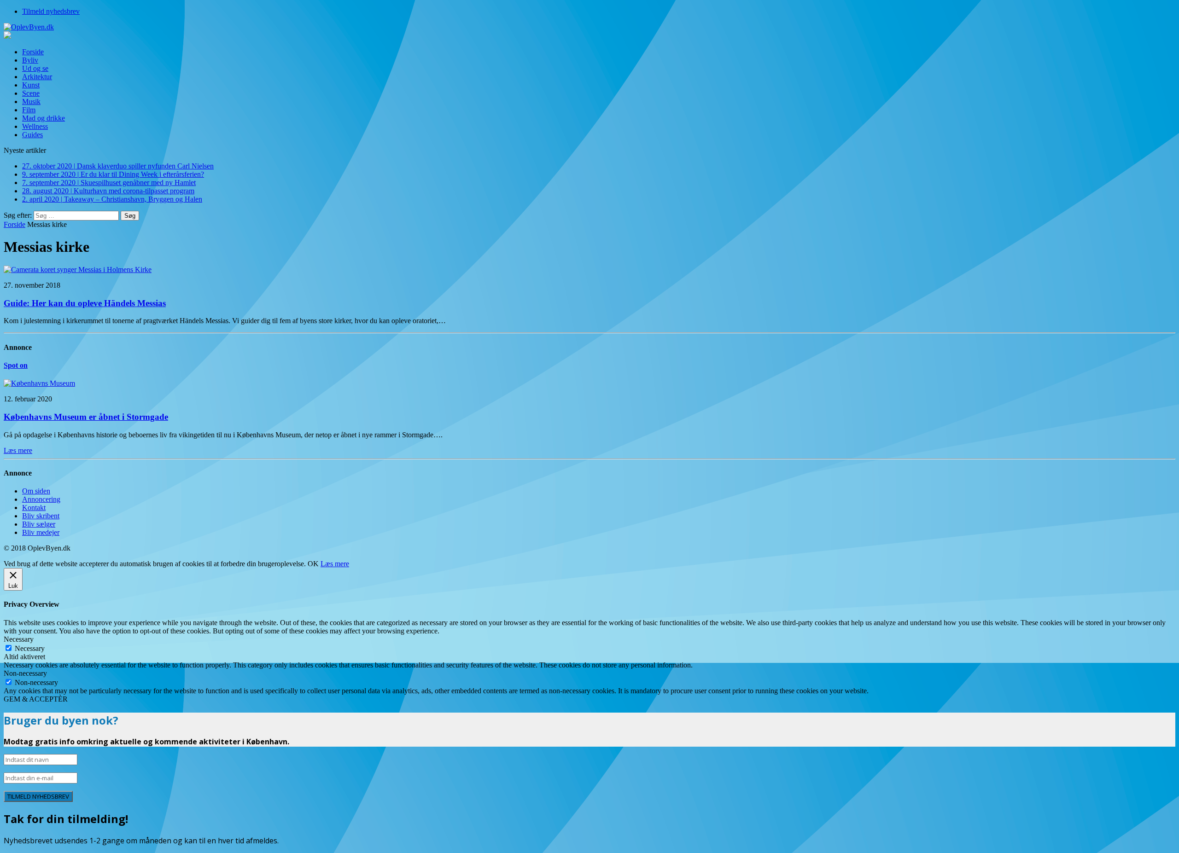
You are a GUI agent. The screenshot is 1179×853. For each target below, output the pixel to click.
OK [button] (313, 564)
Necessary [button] (19, 639)
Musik (31, 101)
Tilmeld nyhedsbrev (51, 11)
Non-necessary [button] (25, 673)
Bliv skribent (40, 516)
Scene (31, 93)
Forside (33, 52)
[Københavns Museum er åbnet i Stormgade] (39, 383)
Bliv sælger (38, 524)
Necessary (30, 648)
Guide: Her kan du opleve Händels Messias (85, 303)
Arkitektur (37, 77)
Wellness (35, 126)
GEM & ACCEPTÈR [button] (36, 699)
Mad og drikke (43, 118)
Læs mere (335, 564)
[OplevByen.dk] (589, 27)
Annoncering (41, 499)
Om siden (36, 491)
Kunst (31, 85)
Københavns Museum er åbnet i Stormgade (86, 417)
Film (28, 110)
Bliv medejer (40, 532)
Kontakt (34, 507)
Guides (32, 135)
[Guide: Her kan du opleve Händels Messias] (78, 269)
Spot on (16, 365)
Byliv (30, 60)
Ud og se (35, 68)
